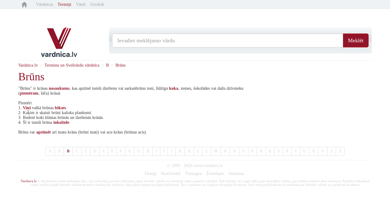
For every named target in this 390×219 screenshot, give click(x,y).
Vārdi (81, 4)
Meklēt (355, 40)
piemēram (29, 93)
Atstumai (236, 173)
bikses (60, 108)
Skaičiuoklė (171, 173)
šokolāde (61, 122)
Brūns (120, 65)
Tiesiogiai (193, 173)
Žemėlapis (215, 173)
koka (173, 88)
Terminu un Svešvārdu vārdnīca (71, 65)
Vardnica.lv (28, 65)
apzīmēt (43, 132)
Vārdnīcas (44, 4)
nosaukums (59, 88)
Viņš (27, 108)
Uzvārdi (97, 4)
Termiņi (64, 4)
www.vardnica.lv (208, 165)
